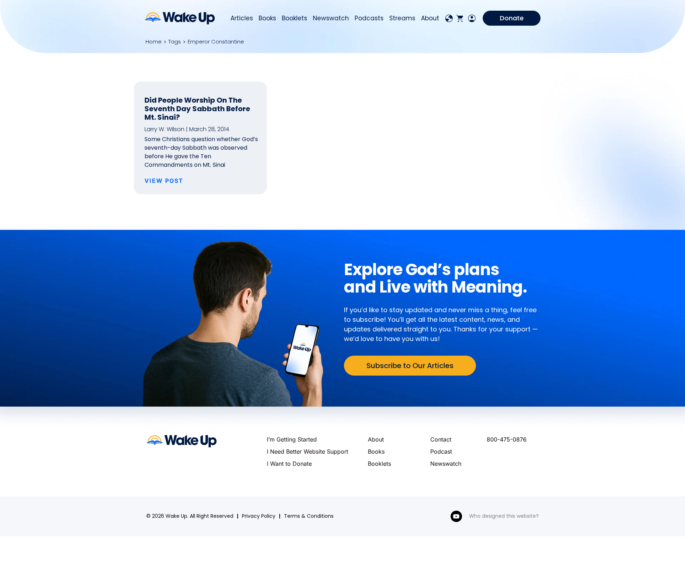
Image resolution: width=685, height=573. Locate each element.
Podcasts (369, 18)
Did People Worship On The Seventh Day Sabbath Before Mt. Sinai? (197, 108)
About (430, 18)
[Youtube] (456, 516)
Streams (402, 18)
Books (267, 18)
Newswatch (331, 18)
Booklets (294, 18)
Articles (241, 18)
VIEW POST (163, 180)
